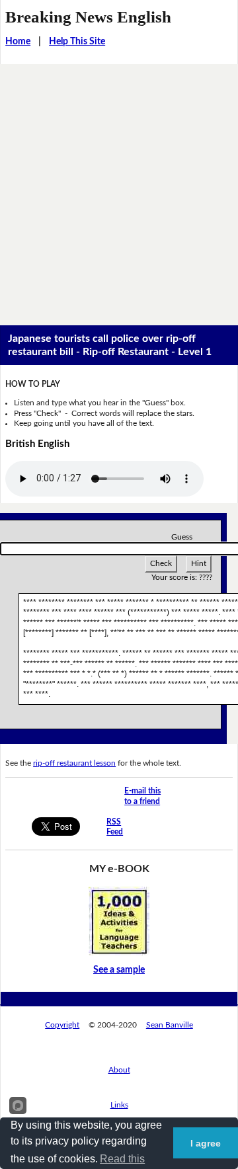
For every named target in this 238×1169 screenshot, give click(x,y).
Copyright (62, 1025)
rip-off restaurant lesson (74, 763)
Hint (198, 563)
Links (119, 1105)
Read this (122, 1158)
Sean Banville (169, 1025)
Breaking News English (88, 17)
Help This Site (77, 41)
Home (17, 41)
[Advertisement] (119, 190)
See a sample (119, 970)
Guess (181, 537)
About (119, 1070)
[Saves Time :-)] (119, 920)
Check (161, 563)
